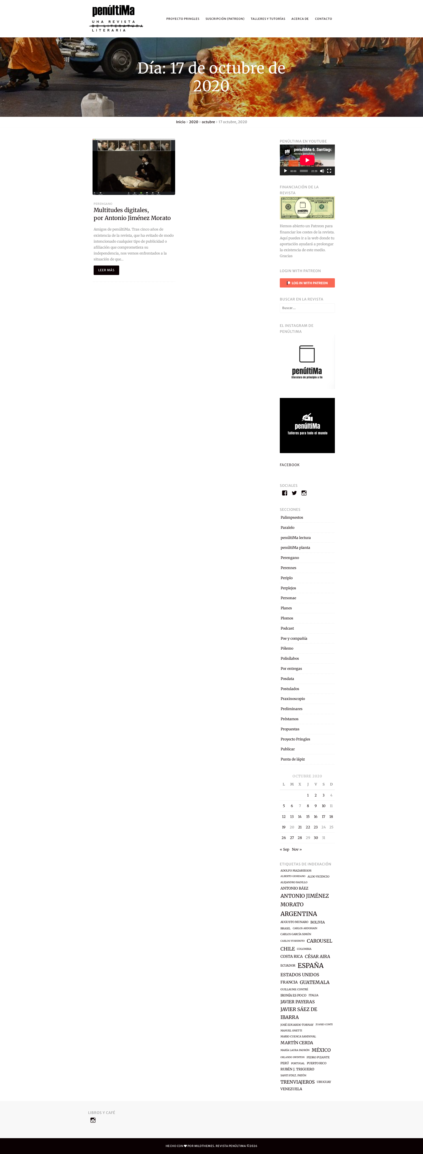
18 (331, 816)
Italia (313, 995)
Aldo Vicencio (318, 876)
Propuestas (290, 729)
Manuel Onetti (291, 1030)
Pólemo (287, 648)
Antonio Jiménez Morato (304, 900)
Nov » (297, 849)
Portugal (298, 1063)
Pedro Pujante (318, 1057)
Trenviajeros (297, 1082)
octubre (208, 122)
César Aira (317, 956)
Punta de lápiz (293, 759)
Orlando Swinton (292, 1057)
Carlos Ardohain (305, 928)
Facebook (290, 465)
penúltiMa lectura (296, 537)
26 (284, 837)
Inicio (181, 122)
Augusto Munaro (294, 922)
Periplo (287, 578)
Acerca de (300, 18)
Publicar (288, 749)
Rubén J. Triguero (297, 1069)
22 (308, 827)
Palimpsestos (292, 517)
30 (316, 837)
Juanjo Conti (324, 1024)
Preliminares (291, 709)
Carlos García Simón (295, 934)
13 (292, 816)
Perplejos (288, 588)
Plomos (287, 618)
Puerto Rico (316, 1063)
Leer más (106, 270)
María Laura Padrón (295, 1050)
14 (300, 816)
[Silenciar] (322, 171)
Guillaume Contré (294, 989)
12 (284, 816)
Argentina (298, 914)
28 (300, 837)
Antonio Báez (294, 888)
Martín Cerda (296, 1042)
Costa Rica (291, 956)
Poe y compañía (294, 638)
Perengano (103, 203)
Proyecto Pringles (182, 18)
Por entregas (291, 668)
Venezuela (291, 1089)
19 (284, 827)
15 (308, 816)
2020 (193, 122)
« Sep (284, 849)
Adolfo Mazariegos (295, 870)
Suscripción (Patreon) (225, 18)
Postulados (290, 689)
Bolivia (317, 922)
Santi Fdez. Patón (293, 1075)
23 (316, 827)
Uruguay (324, 1082)
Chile (287, 949)
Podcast (287, 628)
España (311, 966)
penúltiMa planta (295, 547)
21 (300, 827)
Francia (289, 982)
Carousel (319, 941)
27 (292, 837)
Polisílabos (290, 658)
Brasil (285, 928)
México (321, 1050)
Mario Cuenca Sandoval (298, 1036)
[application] (307, 160)
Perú (284, 1063)
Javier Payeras (297, 1001)
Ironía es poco (293, 995)
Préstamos (290, 719)
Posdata (287, 678)
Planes (286, 608)
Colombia (304, 949)
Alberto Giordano (292, 876)
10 (323, 806)
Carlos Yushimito (292, 941)
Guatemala (315, 982)
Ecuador (287, 965)
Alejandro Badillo (293, 882)
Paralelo (287, 527)
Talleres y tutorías (268, 18)
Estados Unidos (299, 974)
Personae (288, 598)
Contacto (323, 18)
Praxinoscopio (293, 698)
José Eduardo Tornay (297, 1024)
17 (323, 816)
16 (315, 816)
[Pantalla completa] (329, 171)
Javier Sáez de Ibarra (298, 1013)
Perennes (288, 568)
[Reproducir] (285, 171)
